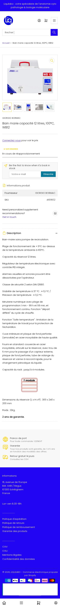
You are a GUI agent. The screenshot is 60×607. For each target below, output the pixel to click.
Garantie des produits (14, 531)
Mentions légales (12, 554)
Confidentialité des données (18, 559)
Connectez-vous (11, 140)
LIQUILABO (15, 572)
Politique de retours (13, 523)
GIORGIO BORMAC (11, 118)
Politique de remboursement (18, 527)
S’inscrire (48, 174)
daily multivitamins (26, 591)
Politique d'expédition (14, 519)
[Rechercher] (54, 32)
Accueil (6, 42)
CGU (5, 550)
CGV (5, 546)
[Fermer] (54, 586)
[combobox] (30, 32)
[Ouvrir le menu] (54, 20)
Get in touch (9, 217)
